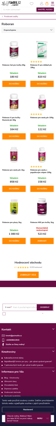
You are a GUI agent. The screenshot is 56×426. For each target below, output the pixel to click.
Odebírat (44, 307)
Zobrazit (42, 241)
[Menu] (52, 3)
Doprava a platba (11, 388)
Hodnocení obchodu (12, 392)
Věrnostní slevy (10, 381)
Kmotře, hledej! (45, 9)
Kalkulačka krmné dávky (13, 358)
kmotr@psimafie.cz (14, 335)
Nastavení (28, 409)
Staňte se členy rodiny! (15, 344)
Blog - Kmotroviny (11, 378)
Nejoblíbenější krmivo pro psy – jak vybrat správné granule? (28, 361)
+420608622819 (12, 340)
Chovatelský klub (11, 385)
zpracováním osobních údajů (30, 314)
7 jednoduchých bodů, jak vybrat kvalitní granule (23, 365)
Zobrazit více (28, 274)
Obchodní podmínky (12, 396)
